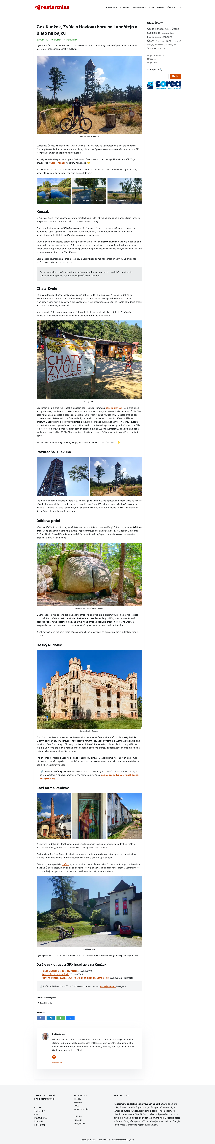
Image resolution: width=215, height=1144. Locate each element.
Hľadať (175, 76)
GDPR (82, 1123)
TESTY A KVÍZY (81, 1109)
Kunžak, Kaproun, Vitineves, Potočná (60, 971)
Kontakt (77, 1120)
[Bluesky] (70, 1018)
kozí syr (65, 864)
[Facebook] (41, 1018)
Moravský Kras (168, 33)
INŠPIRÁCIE (171, 7)
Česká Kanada (70, 40)
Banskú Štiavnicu (114, 408)
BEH (36, 1114)
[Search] (180, 7)
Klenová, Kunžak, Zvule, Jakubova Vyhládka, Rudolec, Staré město (75, 978)
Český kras (160, 41)
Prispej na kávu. (108, 986)
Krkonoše (159, 45)
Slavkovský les (170, 45)
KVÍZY (151, 7)
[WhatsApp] (60, 1018)
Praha (168, 40)
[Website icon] (54, 1057)
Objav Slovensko (155, 55)
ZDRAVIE (160, 7)
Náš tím (78, 1116)
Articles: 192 (57, 1062)
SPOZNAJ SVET (138, 7)
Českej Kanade (57, 163)
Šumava (151, 48)
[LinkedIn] (51, 1018)
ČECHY (77, 1099)
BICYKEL (38, 1107)
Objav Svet (152, 62)
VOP (76, 1123)
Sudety (158, 37)
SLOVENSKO (124, 7)
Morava (161, 48)
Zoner (146, 1121)
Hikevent (152, 1125)
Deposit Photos (172, 1118)
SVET (76, 1106)
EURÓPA (78, 1102)
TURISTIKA (39, 1111)
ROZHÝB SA (110, 7)
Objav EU (152, 59)
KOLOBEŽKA (40, 1118)
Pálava (168, 29)
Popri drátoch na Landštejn (55, 974)
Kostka (150, 37)
